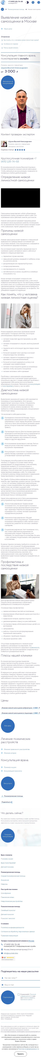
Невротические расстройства (11, 901)
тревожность (34, 647)
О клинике (5, 924)
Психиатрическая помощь (16, 9)
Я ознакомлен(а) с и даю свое (28, 997)
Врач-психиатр (6, 855)
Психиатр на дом (7, 859)
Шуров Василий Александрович (20, 141)
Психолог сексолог (8, 918)
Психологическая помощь (10, 906)
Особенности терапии (11, 44)
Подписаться (7, 997)
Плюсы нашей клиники (11, 48)
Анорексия (5, 880)
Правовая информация (9, 936)
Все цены (7, 726)
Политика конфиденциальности (12, 927)
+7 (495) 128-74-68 (12, 944)
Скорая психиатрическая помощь (13, 876)
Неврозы (4, 884)
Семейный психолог (8, 910)
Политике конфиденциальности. (28, 1049)
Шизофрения (6, 893)
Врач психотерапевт (8, 863)
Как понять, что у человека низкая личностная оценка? (21, 40)
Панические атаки (7, 897)
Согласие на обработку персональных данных (18, 931)
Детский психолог (7, 914)
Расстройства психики (9, 889)
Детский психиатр (7, 867)
